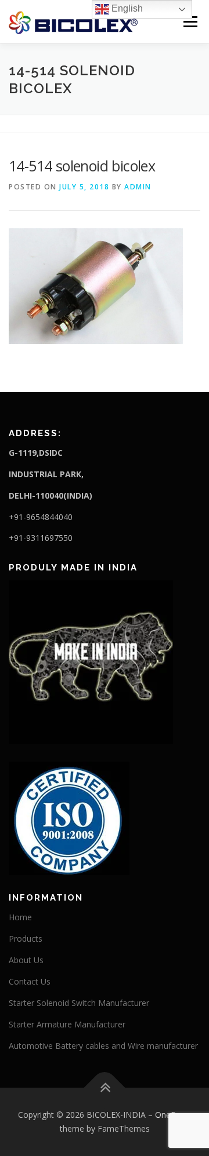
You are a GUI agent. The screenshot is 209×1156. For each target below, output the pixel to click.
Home (20, 917)
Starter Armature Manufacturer (67, 1024)
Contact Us (30, 981)
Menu (189, 22)
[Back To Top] (104, 1088)
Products (25, 938)
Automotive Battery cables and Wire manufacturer (103, 1045)
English (126, 8)
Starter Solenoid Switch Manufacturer (79, 1002)
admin (138, 187)
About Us (26, 959)
